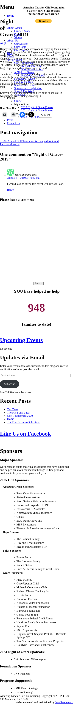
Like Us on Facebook (25, 433)
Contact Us (13, 123)
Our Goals (20, 46)
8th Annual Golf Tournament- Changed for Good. (29, 141)
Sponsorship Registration (28, 88)
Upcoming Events (21, 340)
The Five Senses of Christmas (23, 422)
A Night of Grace (24, 72)
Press (10, 119)
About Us (12, 40)
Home (10, 15)
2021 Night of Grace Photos (37, 110)
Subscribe (9, 383)
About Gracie (14, 27)
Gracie (18, 100)
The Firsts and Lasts (18, 412)
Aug (4, 42)
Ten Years (12, 409)
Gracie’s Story (22, 30)
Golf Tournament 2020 (20, 415)
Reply (10, 189)
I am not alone (9, 144)
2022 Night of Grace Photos (37, 107)
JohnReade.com (64, 702)
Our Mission (21, 43)
